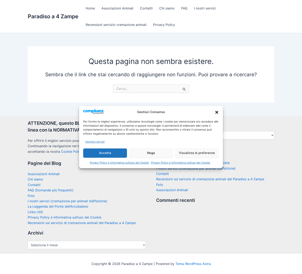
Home (90, 8)
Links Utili (35, 212)
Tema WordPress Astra (193, 264)
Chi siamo (167, 8)
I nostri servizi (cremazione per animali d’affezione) (67, 201)
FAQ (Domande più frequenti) (50, 190)
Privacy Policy (164, 25)
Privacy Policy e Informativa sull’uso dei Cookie (119, 162)
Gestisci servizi (95, 141)
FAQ (184, 8)
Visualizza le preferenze (197, 153)
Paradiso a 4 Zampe (53, 16)
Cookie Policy (71, 151)
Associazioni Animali (117, 8)
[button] (217, 112)
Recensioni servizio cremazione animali (116, 25)
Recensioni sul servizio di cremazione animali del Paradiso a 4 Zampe (82, 223)
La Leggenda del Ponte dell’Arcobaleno (58, 206)
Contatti (146, 8)
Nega (151, 153)
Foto (31, 196)
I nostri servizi (205, 8)
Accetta (105, 153)
